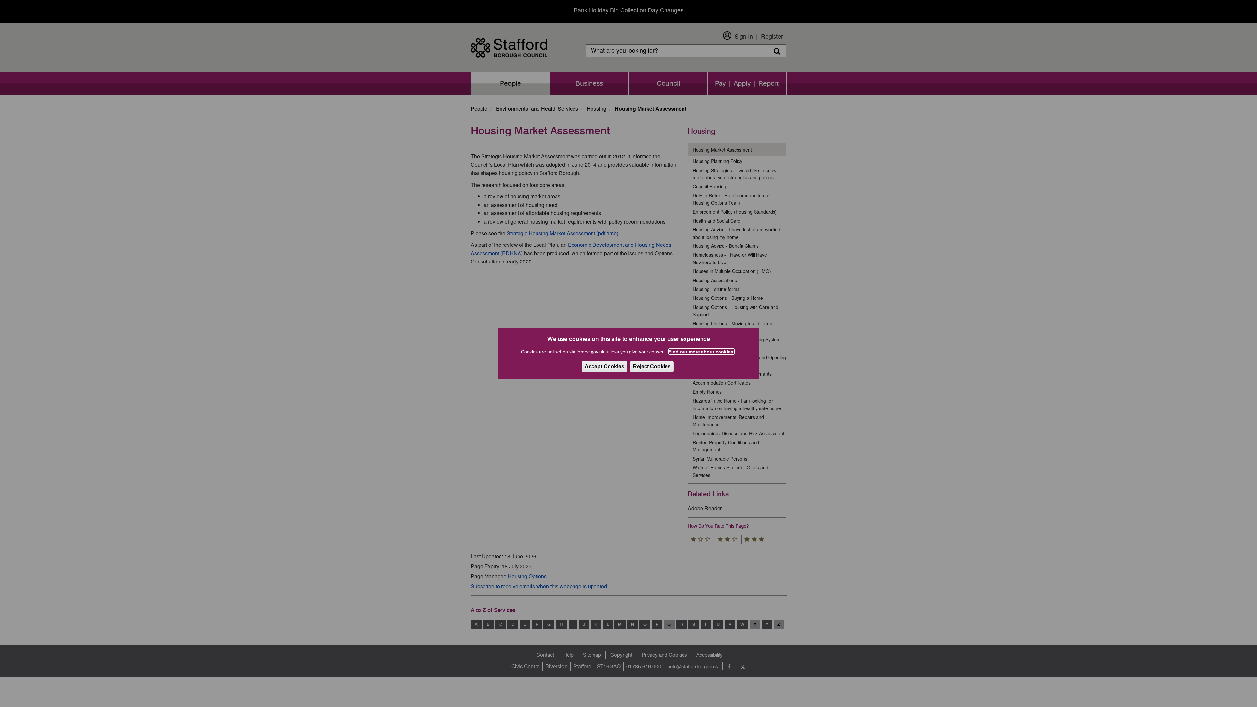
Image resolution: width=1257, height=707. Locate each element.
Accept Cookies (604, 366)
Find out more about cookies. (701, 351)
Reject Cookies (652, 366)
